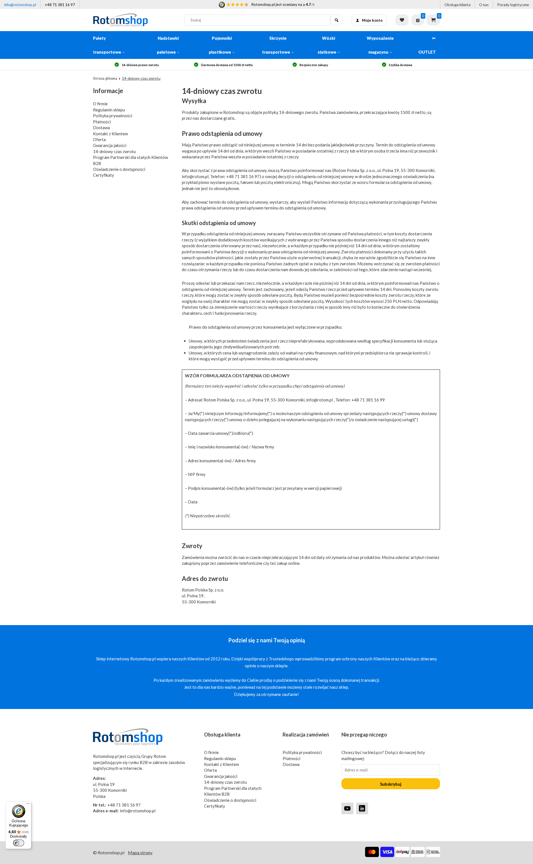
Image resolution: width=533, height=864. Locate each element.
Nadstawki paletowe (168, 45)
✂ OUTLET (427, 45)
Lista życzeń (402, 20)
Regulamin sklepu (109, 109)
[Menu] (28, 804)
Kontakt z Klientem (110, 133)
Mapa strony (140, 852)
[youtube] (347, 808)
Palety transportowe (107, 45)
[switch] (18, 843)
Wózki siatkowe (327, 45)
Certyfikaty (103, 175)
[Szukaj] (336, 20)
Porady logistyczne (513, 5)
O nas (484, 5)
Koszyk (433, 20)
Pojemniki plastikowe (220, 45)
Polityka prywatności (112, 115)
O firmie (100, 103)
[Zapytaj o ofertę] (417, 20)
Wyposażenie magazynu (380, 45)
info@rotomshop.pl (20, 5)
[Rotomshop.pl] (134, 20)
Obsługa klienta (457, 5)
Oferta (99, 139)
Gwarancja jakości (109, 145)
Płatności (102, 121)
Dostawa (101, 127)
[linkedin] (362, 808)
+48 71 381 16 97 (60, 5)
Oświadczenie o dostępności (119, 169)
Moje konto (372, 20)
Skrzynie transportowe (276, 45)
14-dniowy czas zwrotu (114, 151)
